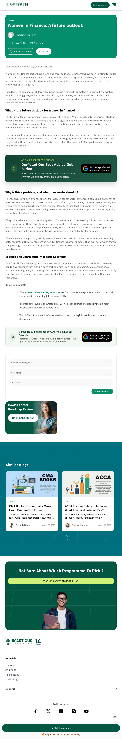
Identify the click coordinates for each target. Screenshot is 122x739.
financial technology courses (43, 292)
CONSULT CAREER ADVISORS (57, 581)
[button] (65, 538)
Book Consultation (23, 418)
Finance (9, 665)
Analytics (10, 670)
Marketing (11, 679)
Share (45, 51)
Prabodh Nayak (23, 525)
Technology (12, 674)
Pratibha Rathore (80, 525)
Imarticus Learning (26, 34)
